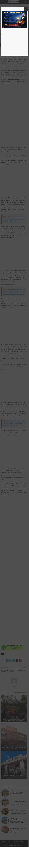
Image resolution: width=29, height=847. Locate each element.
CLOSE (26, 8)
